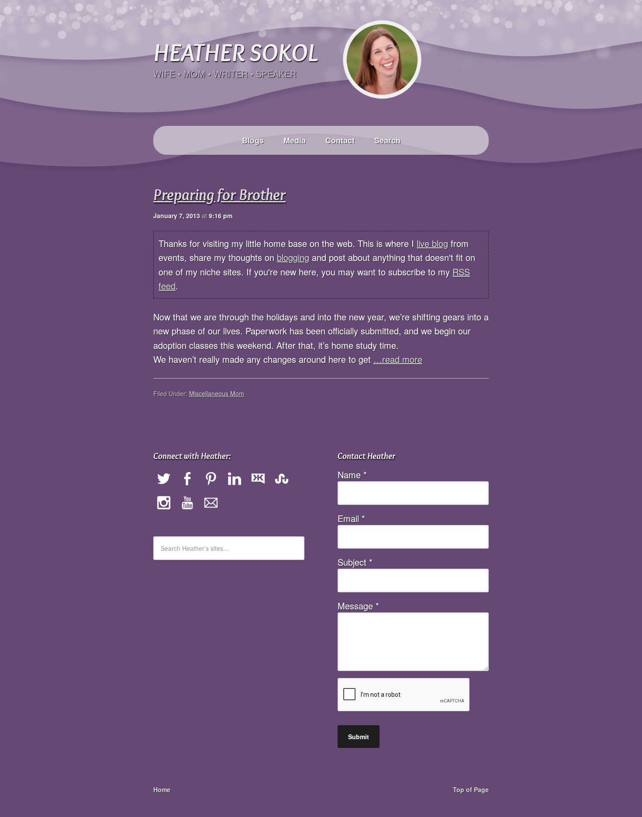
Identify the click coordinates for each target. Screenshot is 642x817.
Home (161, 789)
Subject (355, 562)
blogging (293, 257)
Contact (340, 140)
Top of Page (471, 789)
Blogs (253, 140)
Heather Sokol (235, 51)
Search (387, 140)
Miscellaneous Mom (216, 393)
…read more (397, 359)
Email (351, 518)
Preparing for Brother (219, 194)
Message (358, 605)
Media (294, 140)
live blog (432, 243)
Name (352, 474)
